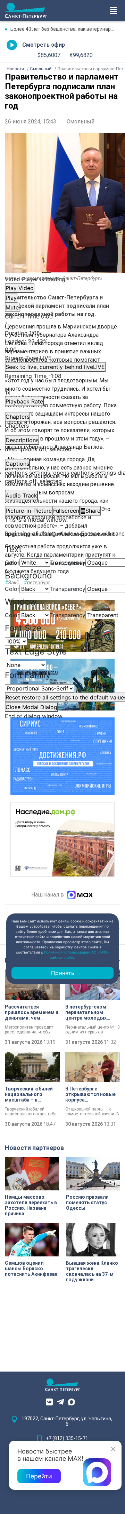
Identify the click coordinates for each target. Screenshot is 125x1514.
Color (12, 562)
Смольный (80, 121)
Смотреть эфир (43, 44)
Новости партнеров (34, 1147)
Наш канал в (48, 895)
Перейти (39, 1476)
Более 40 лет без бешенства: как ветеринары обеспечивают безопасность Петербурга (65, 29)
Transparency (67, 562)
